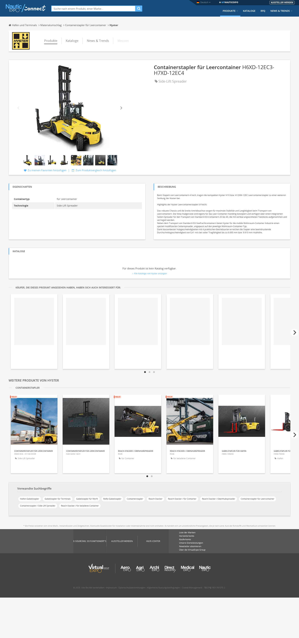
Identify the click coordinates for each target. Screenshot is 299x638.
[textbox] (93, 9)
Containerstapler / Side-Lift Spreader (37, 505)
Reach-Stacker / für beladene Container (80, 505)
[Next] (121, 108)
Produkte (229, 10)
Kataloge (249, 10)
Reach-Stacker (155, 498)
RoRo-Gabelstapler (112, 498)
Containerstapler (135, 498)
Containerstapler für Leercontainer (257, 498)
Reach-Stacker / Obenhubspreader (218, 498)
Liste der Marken (187, 532)
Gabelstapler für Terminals (58, 498)
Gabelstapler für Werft (87, 498)
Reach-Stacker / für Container (182, 498)
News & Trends (280, 10)
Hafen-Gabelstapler (29, 498)
